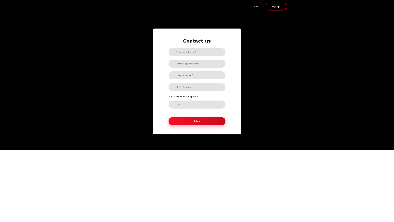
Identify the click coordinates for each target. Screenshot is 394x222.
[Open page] (110, 6)
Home (255, 6)
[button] (276, 7)
